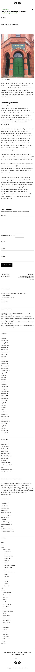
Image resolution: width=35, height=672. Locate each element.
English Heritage (8, 556)
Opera (6, 581)
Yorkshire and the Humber (7, 472)
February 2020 (4, 340)
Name (3, 241)
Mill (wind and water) (9, 565)
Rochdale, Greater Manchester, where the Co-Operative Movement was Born (26, 277)
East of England (5, 446)
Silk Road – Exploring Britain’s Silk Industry (20, 316)
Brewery (5, 599)
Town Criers (6, 636)
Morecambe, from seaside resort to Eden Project (13, 293)
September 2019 (5, 352)
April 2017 (3, 409)
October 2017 (4, 396)
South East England (6, 462)
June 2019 (3, 359)
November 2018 (5, 366)
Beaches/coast (7, 592)
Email (3, 249)
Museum (6, 579)
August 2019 (4, 354)
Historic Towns (6, 549)
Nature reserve (6, 620)
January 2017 (4, 414)
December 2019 (5, 345)
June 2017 (3, 405)
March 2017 (4, 412)
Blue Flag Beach (7, 595)
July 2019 (3, 356)
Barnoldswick (4, 302)
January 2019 (4, 363)
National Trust (8, 567)
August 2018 (4, 373)
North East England (6, 453)
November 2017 (5, 393)
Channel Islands (5, 444)
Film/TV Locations (7, 604)
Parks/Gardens (6, 622)
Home (2, 542)
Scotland (3, 460)
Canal (4, 602)
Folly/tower (7, 558)
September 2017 (5, 398)
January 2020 (4, 343)
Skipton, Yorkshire (5, 295)
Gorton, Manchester (5, 275)
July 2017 (3, 402)
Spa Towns (5, 634)
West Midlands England (7, 469)
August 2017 (4, 400)
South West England (6, 465)
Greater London (5, 449)
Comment (3, 215)
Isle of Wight (4, 451)
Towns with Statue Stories (7, 297)
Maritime (6, 563)
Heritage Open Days (8, 611)
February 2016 (4, 430)
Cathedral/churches (9, 572)
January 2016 (4, 432)
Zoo (4, 641)
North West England (6, 455)
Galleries (6, 576)
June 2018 (3, 377)
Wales (2, 467)
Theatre (6, 583)
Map (2, 588)
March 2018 (4, 384)
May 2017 (3, 407)
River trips (5, 631)
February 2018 (4, 386)
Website (3, 256)
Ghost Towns (6, 606)
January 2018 (4, 389)
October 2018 (4, 368)
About (2, 545)
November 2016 (5, 419)
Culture (4, 570)
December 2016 (5, 416)
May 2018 (3, 379)
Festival (6, 574)
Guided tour (6, 608)
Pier (3, 625)
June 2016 (3, 428)
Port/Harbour (6, 627)
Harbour (6, 560)
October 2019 (4, 349)
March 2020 (4, 338)
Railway (5, 629)
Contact (3, 643)
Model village (6, 615)
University (7, 586)
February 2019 (4, 361)
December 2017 (5, 391)
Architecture (7, 551)
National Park (6, 618)
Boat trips (5, 597)
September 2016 (5, 421)
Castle (6, 554)
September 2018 (5, 370)
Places (3, 17)
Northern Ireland (5, 458)
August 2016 (4, 423)
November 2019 (5, 347)
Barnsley (3, 300)
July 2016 (3, 426)
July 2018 (3, 375)
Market (4, 613)
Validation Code (5, 235)
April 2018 (3, 382)
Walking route (6, 638)
